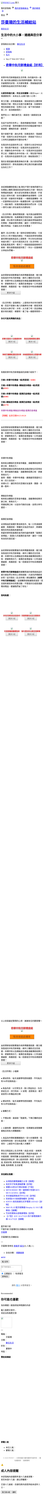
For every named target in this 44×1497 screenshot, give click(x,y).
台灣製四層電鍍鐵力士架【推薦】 (20, 1181)
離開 (14, 1492)
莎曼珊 (4, 1232)
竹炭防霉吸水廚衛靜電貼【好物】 (20, 1213)
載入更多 (5, 1262)
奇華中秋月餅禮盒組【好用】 (25, 65)
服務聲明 (26, 1460)
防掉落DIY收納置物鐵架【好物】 (20, 1199)
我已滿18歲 (6, 1492)
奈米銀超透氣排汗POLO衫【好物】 (21, 1196)
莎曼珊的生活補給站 (18, 22)
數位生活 (21, 44)
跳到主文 (5, 29)
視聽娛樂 (20, 1253)
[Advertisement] (22, 1397)
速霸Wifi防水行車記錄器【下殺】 (20, 1187)
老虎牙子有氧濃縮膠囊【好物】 (19, 1184)
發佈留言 (5, 1276)
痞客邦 (17, 1246)
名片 (8, 55)
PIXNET (11, 1458)
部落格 (9, 52)
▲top (3, 1257)
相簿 (8, 49)
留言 (22, 1246)
